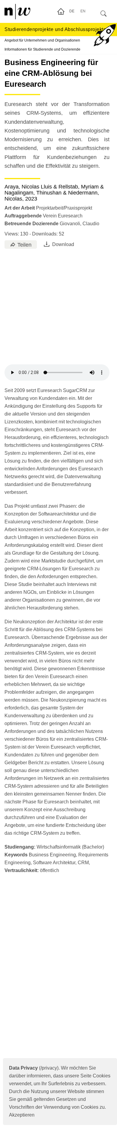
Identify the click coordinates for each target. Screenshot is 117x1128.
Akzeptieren (21, 1114)
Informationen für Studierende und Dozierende (42, 49)
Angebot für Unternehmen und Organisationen (42, 40)
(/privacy (33, 1067)
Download (63, 244)
